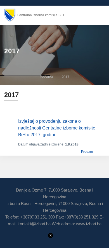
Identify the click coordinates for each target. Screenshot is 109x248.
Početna (46, 77)
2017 (65, 77)
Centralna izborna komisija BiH (40, 15)
